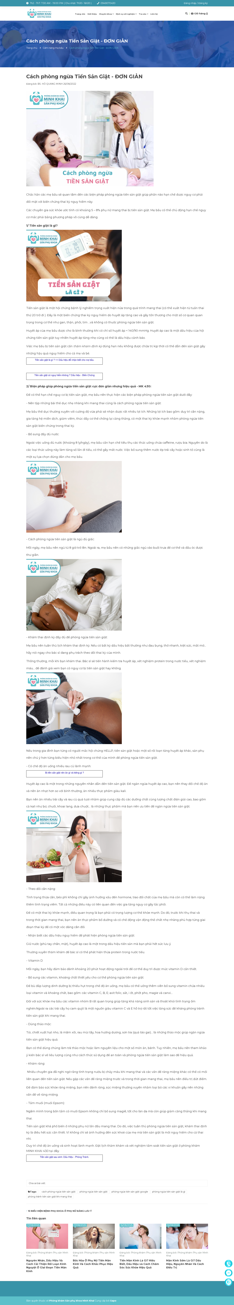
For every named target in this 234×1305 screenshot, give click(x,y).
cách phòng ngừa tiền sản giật (58, 1191)
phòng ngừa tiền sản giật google (130, 1191)
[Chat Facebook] (228, 1272)
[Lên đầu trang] (228, 1289)
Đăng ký (203, 3)
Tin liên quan (36, 1218)
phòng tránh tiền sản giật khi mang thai (50, 1196)
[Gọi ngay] (228, 1263)
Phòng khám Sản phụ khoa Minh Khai (71, 1300)
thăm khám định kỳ (88, 346)
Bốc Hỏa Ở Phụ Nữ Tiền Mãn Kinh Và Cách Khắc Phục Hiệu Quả (93, 1264)
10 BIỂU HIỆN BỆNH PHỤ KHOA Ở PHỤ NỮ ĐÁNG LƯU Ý (60, 1211)
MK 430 (144, 386)
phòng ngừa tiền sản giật (93, 1191)
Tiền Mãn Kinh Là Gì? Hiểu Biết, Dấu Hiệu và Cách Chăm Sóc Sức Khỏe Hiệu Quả (139, 1264)
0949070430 (108, 3)
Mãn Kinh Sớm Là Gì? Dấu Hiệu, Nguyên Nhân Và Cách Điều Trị (185, 1264)
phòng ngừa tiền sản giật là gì (168, 1191)
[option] (47, 1249)
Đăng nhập (190, 3)
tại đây (54, 1151)
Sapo (113, 1300)
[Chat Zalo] (228, 1282)
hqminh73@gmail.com (47, 9)
